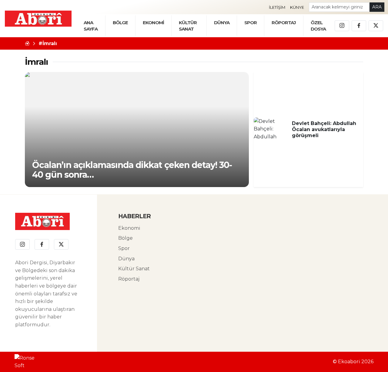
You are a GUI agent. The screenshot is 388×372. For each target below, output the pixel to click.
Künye (297, 7)
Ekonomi (129, 228)
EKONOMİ (153, 22)
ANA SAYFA (91, 26)
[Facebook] (359, 25)
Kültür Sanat (134, 269)
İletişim (277, 7)
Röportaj (128, 279)
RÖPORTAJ (284, 22)
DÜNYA (221, 22)
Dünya (126, 259)
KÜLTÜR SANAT (188, 26)
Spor (250, 22)
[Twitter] (376, 25)
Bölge (125, 238)
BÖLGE (120, 22)
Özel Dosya (318, 26)
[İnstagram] (342, 25)
